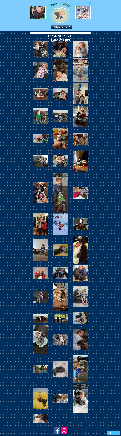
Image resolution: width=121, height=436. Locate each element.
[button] (90, 3)
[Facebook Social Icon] (57, 430)
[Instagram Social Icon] (64, 430)
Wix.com (48, 427)
